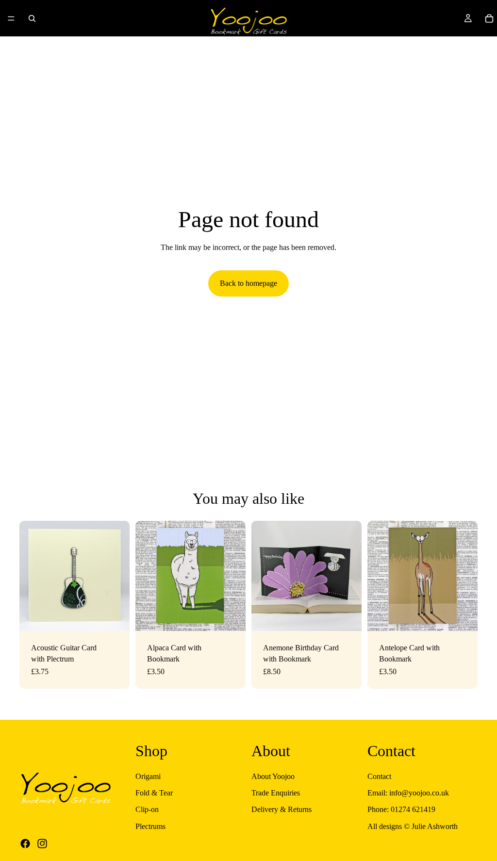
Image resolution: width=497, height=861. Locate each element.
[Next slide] (119, 576)
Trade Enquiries (275, 793)
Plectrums (150, 826)
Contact (379, 776)
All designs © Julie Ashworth (412, 826)
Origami (148, 776)
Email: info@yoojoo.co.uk (408, 793)
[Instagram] (42, 843)
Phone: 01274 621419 (401, 810)
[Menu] (11, 18)
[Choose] (114, 616)
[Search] (32, 18)
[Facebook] (25, 843)
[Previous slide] (30, 576)
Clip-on (147, 810)
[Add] (230, 616)
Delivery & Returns (281, 810)
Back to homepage (248, 283)
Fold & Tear (154, 793)
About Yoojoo (273, 776)
